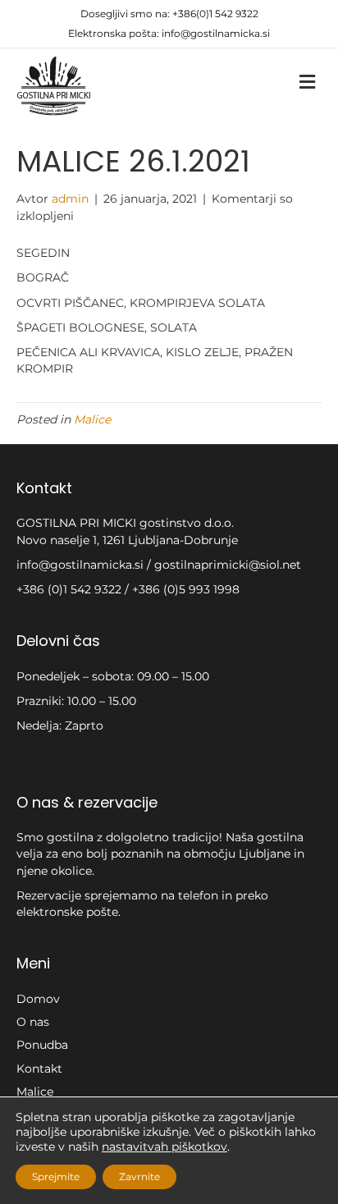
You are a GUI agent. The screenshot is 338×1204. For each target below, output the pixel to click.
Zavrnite (139, 1176)
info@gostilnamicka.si (216, 33)
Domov (38, 998)
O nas (32, 1021)
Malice (92, 419)
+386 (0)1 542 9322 (70, 589)
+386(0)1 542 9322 (215, 13)
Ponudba (42, 1044)
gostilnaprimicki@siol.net (227, 564)
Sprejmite (56, 1176)
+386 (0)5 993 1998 (186, 589)
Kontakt (39, 1068)
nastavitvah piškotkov (164, 1146)
